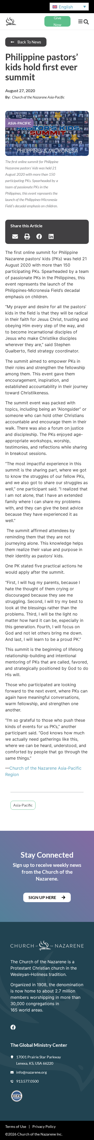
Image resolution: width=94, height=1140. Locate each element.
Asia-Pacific (23, 805)
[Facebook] (13, 1027)
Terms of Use (15, 1126)
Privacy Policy (44, 1126)
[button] (80, 21)
